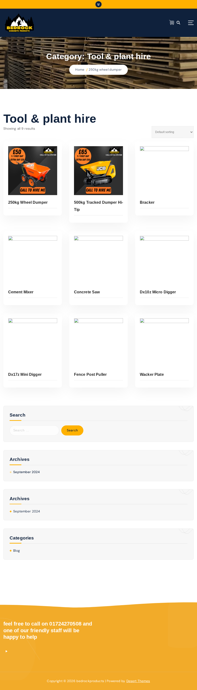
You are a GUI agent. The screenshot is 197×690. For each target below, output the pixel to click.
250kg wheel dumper (105, 70)
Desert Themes (138, 681)
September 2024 (26, 472)
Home (79, 70)
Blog (16, 551)
